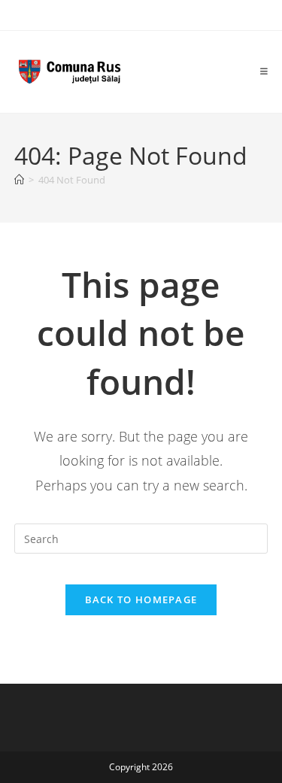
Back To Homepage (141, 599)
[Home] (19, 180)
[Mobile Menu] (264, 71)
